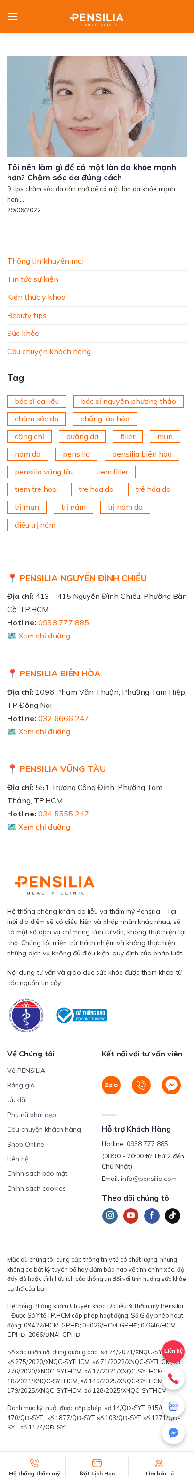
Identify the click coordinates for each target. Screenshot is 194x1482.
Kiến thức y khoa (36, 297)
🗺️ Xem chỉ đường (38, 635)
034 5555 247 (63, 813)
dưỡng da (82, 436)
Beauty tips (27, 314)
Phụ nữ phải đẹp (31, 1114)
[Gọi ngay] (173, 1378)
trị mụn (27, 507)
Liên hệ (173, 1351)
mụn (165, 436)
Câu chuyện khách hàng (49, 351)
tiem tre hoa (36, 489)
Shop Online (25, 1144)
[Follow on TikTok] (172, 1216)
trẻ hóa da (153, 489)
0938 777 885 (63, 622)
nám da (27, 453)
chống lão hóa (105, 418)
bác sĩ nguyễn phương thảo (128, 400)
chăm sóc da (36, 418)
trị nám (73, 507)
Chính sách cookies (36, 1188)
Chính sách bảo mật (37, 1173)
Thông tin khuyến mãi (45, 260)
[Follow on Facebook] (152, 1216)
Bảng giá (21, 1085)
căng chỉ (29, 436)
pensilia (76, 453)
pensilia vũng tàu (44, 471)
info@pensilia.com (149, 1178)
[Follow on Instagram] (110, 1216)
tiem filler (112, 471)
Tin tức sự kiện (32, 278)
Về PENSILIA (26, 1070)
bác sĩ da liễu (37, 400)
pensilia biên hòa (142, 453)
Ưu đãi (17, 1099)
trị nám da (125, 507)
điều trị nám (35, 524)
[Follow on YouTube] (131, 1216)
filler (128, 436)
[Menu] (12, 16)
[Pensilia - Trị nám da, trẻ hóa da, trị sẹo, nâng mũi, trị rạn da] (97, 16)
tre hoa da (96, 489)
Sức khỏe (23, 333)
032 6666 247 (63, 718)
